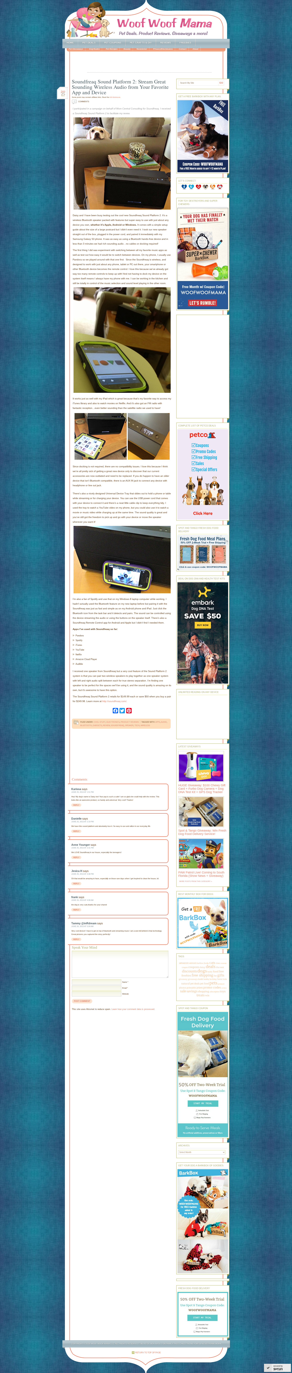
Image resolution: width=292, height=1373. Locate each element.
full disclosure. (115, 97)
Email (124, 988)
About (195, 49)
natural (185, 983)
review (106, 725)
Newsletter (142, 49)
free (221, 971)
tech (137, 725)
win (207, 995)
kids (225, 979)
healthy (206, 979)
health (200, 979)
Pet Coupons (112, 42)
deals (210, 966)
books (206, 963)
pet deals (195, 983)
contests (223, 963)
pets (213, 982)
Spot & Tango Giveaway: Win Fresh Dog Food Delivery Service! (202, 832)
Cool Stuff (99, 722)
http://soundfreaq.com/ (114, 701)
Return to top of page (148, 1352)
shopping (203, 991)
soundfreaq (117, 725)
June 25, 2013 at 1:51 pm (82, 792)
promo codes (212, 987)
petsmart (221, 984)
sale (183, 991)
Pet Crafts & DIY (141, 42)
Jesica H (76, 871)
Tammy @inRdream (83, 923)
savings (192, 991)
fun (215, 975)
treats (201, 995)
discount (220, 967)
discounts (189, 971)
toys (223, 991)
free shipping (202, 975)
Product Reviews (130, 722)
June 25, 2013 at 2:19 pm (82, 822)
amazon (184, 962)
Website (125, 994)
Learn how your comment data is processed (133, 1009)
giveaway (183, 979)
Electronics (113, 722)
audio (164, 722)
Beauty (127, 49)
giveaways (193, 979)
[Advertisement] (149, 62)
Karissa (76, 789)
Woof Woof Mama (146, 19)
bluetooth (86, 725)
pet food (204, 983)
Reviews (165, 42)
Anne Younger (80, 844)
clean (218, 963)
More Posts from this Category (195, 881)
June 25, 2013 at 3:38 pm (82, 874)
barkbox (200, 963)
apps (157, 722)
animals (192, 963)
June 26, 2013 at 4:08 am (82, 900)
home (220, 979)
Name (124, 982)
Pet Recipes (111, 49)
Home (70, 42)
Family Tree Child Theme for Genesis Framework (193, 1343)
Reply (76, 805)
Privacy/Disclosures (163, 49)
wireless (145, 725)
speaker (129, 725)
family (209, 972)
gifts (220, 975)
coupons (193, 967)
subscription (214, 992)
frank (74, 897)
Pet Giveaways (76, 49)
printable (191, 987)
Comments (81, 101)
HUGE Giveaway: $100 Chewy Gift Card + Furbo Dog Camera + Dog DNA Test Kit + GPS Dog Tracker (201, 789)
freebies (186, 975)
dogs (202, 970)
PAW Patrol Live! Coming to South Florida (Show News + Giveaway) (201, 874)
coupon (185, 967)
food (215, 971)
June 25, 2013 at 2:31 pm (82, 848)
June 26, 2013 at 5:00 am (82, 926)
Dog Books (94, 49)
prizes (200, 987)
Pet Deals (88, 42)
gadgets (97, 725)
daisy (202, 967)
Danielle (76, 818)
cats (212, 962)
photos (182, 987)
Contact (182, 49)
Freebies (185, 42)
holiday (213, 979)
